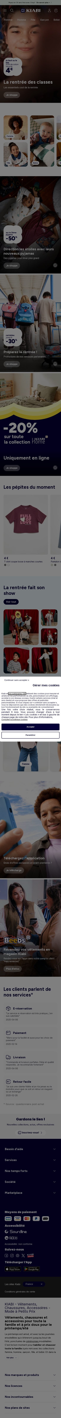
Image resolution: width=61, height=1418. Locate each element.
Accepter (30, 727)
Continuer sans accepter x (16, 680)
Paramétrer (30, 735)
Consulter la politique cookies (14, 719)
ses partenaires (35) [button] (17, 693)
